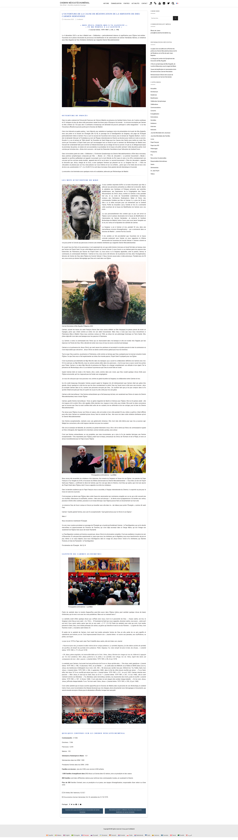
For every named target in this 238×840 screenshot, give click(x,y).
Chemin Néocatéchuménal (75, 3)
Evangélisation (155, 114)
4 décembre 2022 (69, 19)
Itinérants (153, 129)
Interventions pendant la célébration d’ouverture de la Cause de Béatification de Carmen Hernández (125, 811)
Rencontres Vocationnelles (158, 158)
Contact (144, 3)
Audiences (154, 95)
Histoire (106, 3)
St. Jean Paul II (155, 170)
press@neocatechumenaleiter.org (161, 33)
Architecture (154, 91)
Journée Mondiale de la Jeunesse (160, 133)
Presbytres (154, 151)
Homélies (153, 120)
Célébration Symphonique (158, 101)
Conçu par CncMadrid (128, 829)
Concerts (153, 110)
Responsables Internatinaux (159, 161)
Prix (152, 155)
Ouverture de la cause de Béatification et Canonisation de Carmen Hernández (82, 811)
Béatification (154, 98)
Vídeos (153, 174)
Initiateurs (153, 123)
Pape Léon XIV (155, 145)
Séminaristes (154, 167)
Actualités (135, 3)
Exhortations (154, 117)
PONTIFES (127, 3)
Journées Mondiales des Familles (160, 136)
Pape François (155, 142)
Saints (152, 164)
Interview (153, 126)
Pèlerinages (154, 148)
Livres (152, 139)
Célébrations (154, 104)
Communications (156, 107)
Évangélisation (116, 3)
